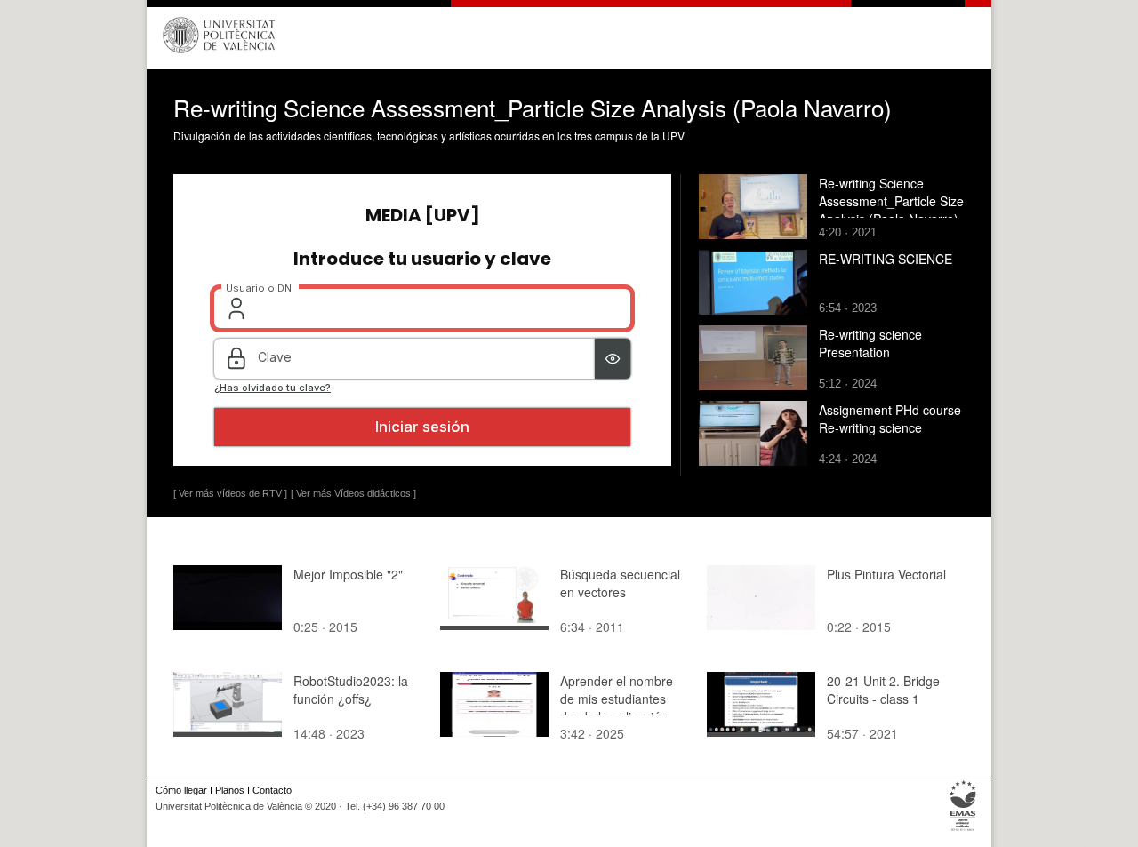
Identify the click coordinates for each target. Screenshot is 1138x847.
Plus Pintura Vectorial (886, 574)
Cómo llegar (181, 790)
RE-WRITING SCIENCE (885, 259)
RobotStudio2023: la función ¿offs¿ (350, 689)
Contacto (272, 790)
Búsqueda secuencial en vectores (620, 583)
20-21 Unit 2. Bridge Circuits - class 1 (883, 689)
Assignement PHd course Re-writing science (890, 418)
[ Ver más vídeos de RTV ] (230, 493)
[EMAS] (963, 831)
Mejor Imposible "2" (348, 574)
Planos (229, 790)
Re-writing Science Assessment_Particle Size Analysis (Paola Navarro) (891, 201)
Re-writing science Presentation (870, 343)
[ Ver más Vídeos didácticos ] (353, 493)
